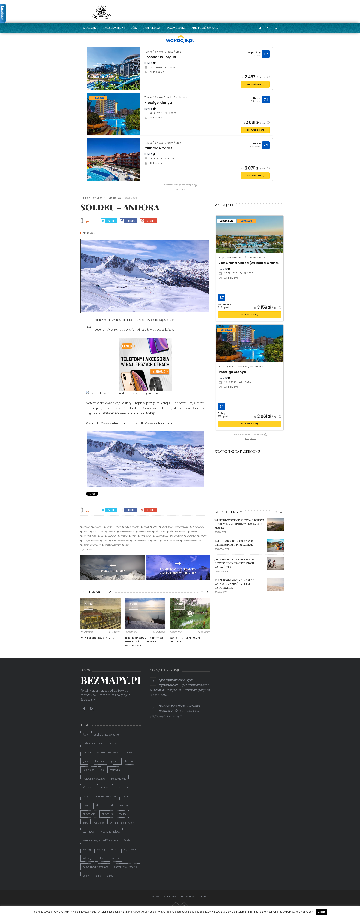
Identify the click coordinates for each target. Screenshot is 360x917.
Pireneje (193, 531)
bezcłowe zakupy (113, 526)
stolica (123, 814)
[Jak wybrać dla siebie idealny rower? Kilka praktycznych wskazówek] (275, 563)
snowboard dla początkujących (169, 535)
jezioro (115, 761)
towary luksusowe (171, 540)
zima (126, 544)
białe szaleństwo (132, 526)
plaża (125, 796)
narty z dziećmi (145, 531)
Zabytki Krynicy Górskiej (97, 637)
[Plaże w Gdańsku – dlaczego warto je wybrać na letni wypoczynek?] (275, 584)
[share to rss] (276, 28)
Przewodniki (176, 27)
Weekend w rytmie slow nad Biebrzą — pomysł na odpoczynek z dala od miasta (239, 523)
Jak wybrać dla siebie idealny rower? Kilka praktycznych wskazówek (235, 563)
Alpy (85, 734)
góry (155, 526)
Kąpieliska (90, 27)
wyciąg (87, 849)
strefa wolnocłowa (120, 540)
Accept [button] (321, 911)
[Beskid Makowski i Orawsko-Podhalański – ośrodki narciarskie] (145, 613)
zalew (86, 875)
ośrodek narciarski (178, 531)
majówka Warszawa (94, 778)
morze (105, 787)
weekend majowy (110, 831)
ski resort (112, 535)
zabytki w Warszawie (125, 867)
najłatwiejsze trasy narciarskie (175, 526)
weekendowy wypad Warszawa (100, 840)
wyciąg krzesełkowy (91, 544)
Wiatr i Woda (187, 897)
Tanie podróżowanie (204, 27)
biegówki (113, 743)
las (102, 770)
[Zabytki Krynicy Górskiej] (100, 613)
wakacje (99, 822)
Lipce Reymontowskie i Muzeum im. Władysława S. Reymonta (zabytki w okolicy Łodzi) (180, 690)
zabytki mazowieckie (109, 858)
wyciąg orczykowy (112, 544)
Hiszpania (99, 761)
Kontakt (203, 897)
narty (85, 531)
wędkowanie (131, 849)
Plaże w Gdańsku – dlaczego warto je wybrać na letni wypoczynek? (235, 583)
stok (105, 540)
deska (146, 526)
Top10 (155, 540)
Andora (86, 526)
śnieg (134, 535)
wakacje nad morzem (122, 822)
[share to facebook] (268, 28)
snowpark (191, 535)
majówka (115, 770)
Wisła (127, 840)
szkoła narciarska (140, 540)
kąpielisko (88, 770)
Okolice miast (152, 27)
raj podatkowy (89, 535)
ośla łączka (160, 531)
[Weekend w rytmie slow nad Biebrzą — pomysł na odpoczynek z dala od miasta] (275, 524)
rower (86, 805)
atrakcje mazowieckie (106, 734)
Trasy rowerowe (114, 27)
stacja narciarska (90, 540)
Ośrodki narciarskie (91, 233)
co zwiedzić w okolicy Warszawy (101, 752)
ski (102, 535)
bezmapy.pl (116, 631)
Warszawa (88, 831)
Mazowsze (89, 787)
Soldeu (203, 535)
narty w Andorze (127, 531)
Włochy (87, 858)
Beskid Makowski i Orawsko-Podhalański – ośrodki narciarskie (144, 641)
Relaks (155, 897)
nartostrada (198, 526)
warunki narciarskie (191, 540)
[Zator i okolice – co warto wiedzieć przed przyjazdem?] (275, 545)
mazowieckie (118, 778)
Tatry (85, 822)
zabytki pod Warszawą (95, 867)
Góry (134, 27)
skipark (124, 535)
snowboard (146, 535)
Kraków (129, 761)
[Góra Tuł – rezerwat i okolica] (190, 613)
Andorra (98, 526)
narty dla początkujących (104, 531)
